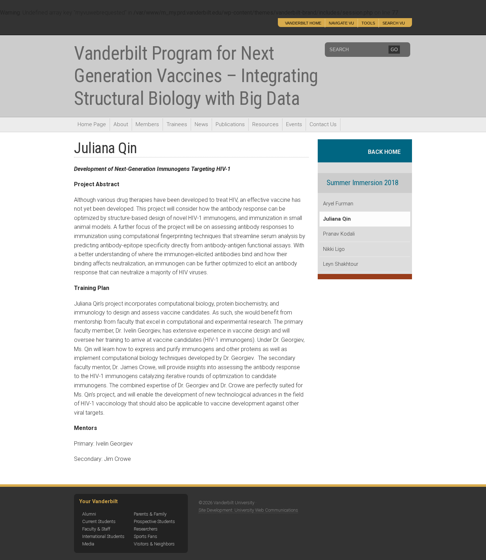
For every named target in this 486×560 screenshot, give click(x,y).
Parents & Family (150, 514)
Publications (230, 124)
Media (88, 543)
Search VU (393, 23)
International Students (103, 536)
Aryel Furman (338, 204)
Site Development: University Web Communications (248, 510)
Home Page (92, 124)
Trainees (177, 124)
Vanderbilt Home (303, 23)
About (120, 124)
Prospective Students (154, 521)
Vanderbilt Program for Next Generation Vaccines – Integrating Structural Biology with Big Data (196, 75)
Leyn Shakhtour (340, 264)
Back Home (386, 152)
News (201, 124)
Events (294, 124)
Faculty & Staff (96, 529)
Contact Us (323, 124)
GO (394, 49)
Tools (368, 23)
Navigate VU (341, 23)
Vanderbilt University (123, 26)
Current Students (99, 521)
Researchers (146, 529)
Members (147, 124)
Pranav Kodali (339, 234)
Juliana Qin (337, 219)
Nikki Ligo (334, 249)
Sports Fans (145, 536)
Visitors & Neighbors (154, 543)
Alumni (89, 514)
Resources (265, 124)
